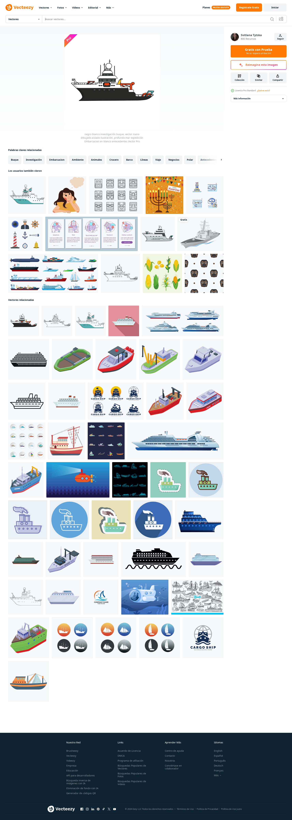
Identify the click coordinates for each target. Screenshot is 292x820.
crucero (114, 159)
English (218, 750)
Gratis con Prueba (258, 51)
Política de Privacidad (207, 808)
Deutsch (218, 765)
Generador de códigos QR (81, 793)
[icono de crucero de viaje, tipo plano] (123, 321)
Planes (206, 7)
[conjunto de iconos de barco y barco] (26, 440)
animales (96, 159)
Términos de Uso (185, 808)
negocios (173, 159)
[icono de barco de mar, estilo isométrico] (204, 401)
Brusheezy (72, 750)
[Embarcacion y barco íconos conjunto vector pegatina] (106, 440)
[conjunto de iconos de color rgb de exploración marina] (204, 195)
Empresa (71, 765)
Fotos (60, 7)
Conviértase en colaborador (173, 767)
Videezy (70, 760)
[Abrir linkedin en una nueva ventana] (92, 809)
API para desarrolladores (80, 775)
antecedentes (208, 159)
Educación (72, 770)
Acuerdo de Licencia (129, 750)
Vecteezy (71, 755)
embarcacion (56, 159)
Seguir (280, 38)
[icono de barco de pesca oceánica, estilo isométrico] (165, 401)
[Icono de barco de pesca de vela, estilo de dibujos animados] (66, 440)
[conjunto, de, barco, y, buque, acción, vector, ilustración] (72, 637)
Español (218, 755)
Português (220, 760)
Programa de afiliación (130, 760)
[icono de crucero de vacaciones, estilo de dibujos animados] (206, 559)
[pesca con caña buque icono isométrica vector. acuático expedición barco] (115, 359)
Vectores (44, 7)
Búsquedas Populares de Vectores (132, 767)
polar (190, 159)
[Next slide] (218, 160)
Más (108, 7)
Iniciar (275, 7)
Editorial (93, 7)
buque (14, 159)
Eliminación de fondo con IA (82, 788)
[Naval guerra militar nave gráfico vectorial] (200, 234)
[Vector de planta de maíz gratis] (162, 273)
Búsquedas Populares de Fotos (132, 775)
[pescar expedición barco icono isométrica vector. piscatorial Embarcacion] (159, 359)
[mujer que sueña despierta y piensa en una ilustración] (67, 195)
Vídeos (76, 7)
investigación (34, 159)
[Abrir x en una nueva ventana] (109, 809)
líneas (144, 159)
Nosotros (170, 760)
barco (129, 159)
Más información (242, 98)
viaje (158, 159)
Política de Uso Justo (231, 808)
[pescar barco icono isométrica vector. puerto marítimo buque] (72, 359)
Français (218, 770)
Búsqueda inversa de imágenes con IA (78, 782)
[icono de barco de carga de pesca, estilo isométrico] (28, 637)
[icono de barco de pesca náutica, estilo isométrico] (63, 559)
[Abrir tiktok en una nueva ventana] (103, 809)
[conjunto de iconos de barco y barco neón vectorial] (130, 480)
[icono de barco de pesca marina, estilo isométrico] (26, 480)
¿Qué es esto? (263, 90)
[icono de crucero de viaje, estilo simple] (28, 359)
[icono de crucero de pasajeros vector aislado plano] (101, 559)
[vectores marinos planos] (25, 234)
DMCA (121, 755)
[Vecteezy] (19, 7)
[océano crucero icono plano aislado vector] (25, 559)
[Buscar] (272, 19)
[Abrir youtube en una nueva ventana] (114, 809)
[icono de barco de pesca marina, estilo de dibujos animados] (28, 681)
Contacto (170, 755)
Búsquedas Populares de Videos (132, 783)
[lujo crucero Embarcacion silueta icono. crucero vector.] (153, 559)
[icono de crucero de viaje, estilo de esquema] (26, 401)
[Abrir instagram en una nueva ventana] (87, 809)
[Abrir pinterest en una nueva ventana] (98, 809)
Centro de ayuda (174, 750)
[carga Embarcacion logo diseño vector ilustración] (203, 637)
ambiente (78, 159)
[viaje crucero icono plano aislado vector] (66, 401)
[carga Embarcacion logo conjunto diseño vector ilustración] (116, 401)
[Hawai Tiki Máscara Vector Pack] (116, 195)
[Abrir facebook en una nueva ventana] (81, 809)
